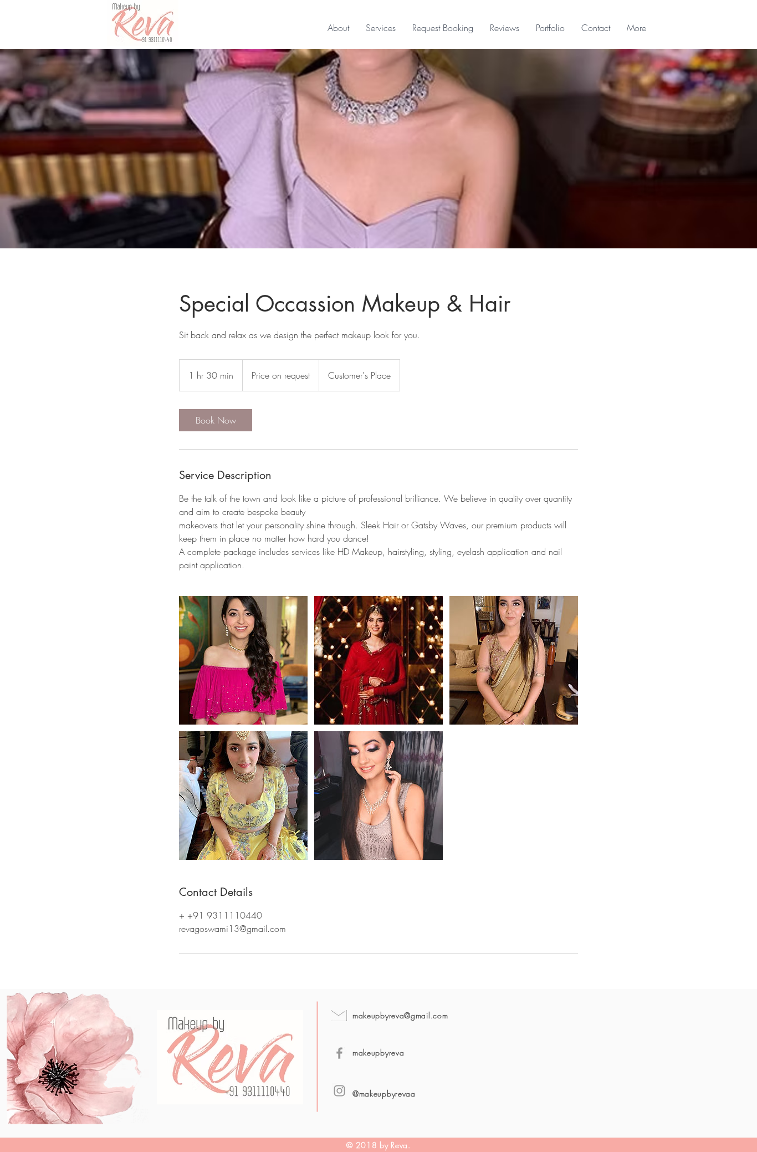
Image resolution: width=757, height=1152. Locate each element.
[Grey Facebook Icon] (339, 1053)
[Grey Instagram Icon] (339, 1090)
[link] (215, 420)
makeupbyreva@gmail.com (400, 1015)
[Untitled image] (243, 660)
